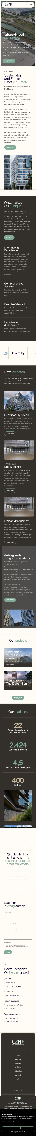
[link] (8, 61)
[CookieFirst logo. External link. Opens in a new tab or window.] (2, 1112)
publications (18, 1071)
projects (18, 1067)
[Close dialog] (34, 1097)
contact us (10, 147)
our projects (9, 61)
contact (18, 1075)
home (18, 1055)
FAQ (18, 1079)
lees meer (10, 433)
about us (9, 237)
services (18, 1063)
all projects (18, 698)
